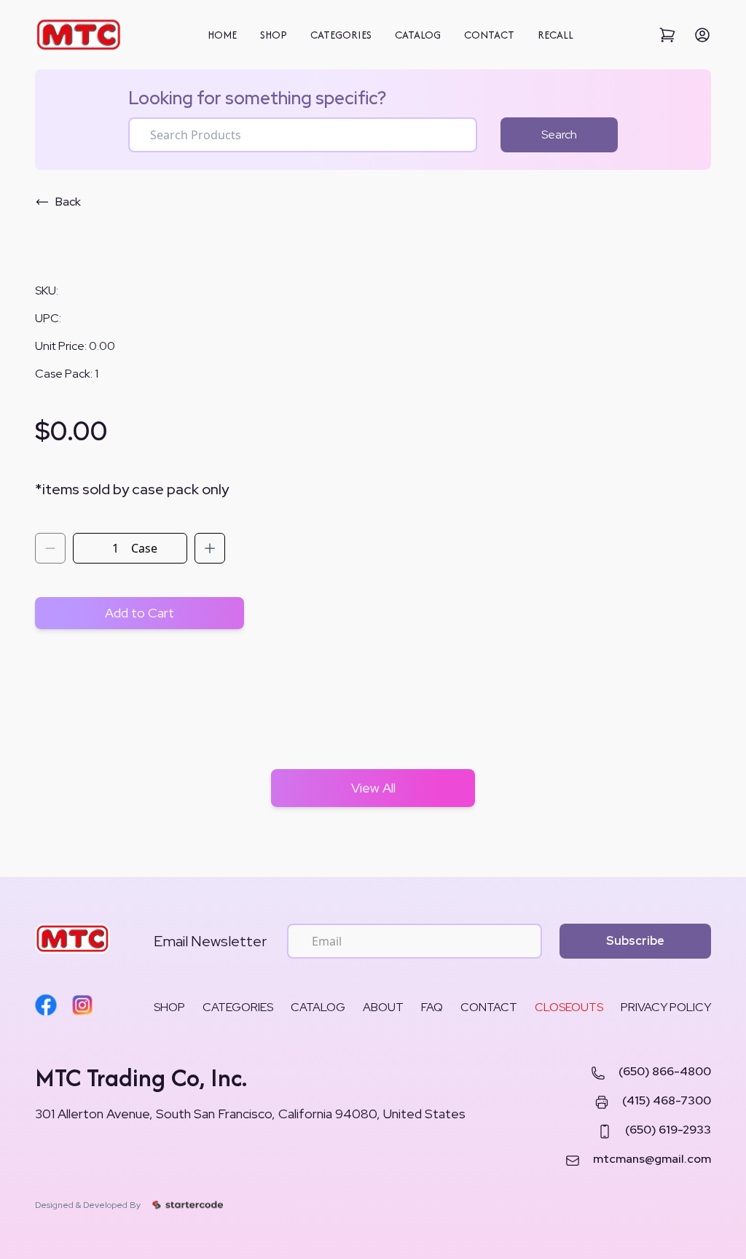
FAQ (432, 1007)
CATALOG (418, 34)
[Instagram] (82, 1005)
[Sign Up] (702, 35)
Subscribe (635, 940)
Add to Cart (139, 612)
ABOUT (383, 1007)
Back (68, 201)
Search (559, 134)
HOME (222, 34)
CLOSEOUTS (569, 1007)
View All (373, 787)
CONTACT (489, 34)
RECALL (555, 34)
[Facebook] (46, 1005)
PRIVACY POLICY (666, 1007)
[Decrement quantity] (50, 548)
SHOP (273, 34)
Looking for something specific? (257, 98)
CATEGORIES (341, 34)
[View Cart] (667, 35)
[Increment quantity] (210, 548)
